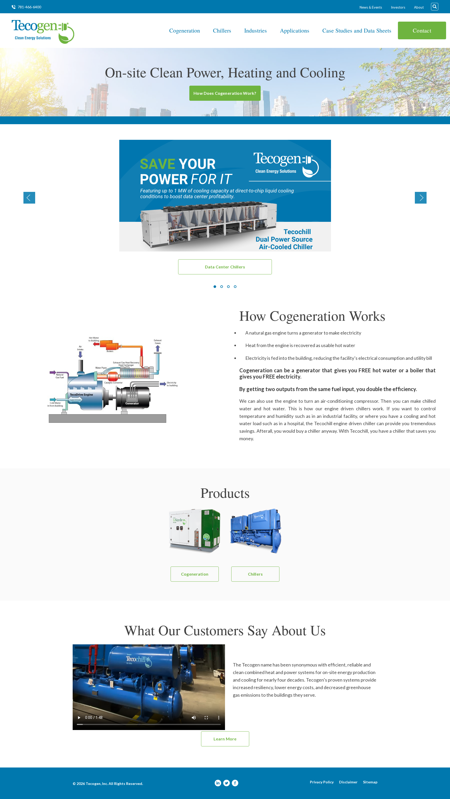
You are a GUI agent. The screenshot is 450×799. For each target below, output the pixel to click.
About (419, 7)
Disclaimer (348, 782)
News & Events (371, 7)
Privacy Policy (322, 782)
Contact (422, 30)
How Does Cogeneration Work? (224, 93)
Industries (255, 30)
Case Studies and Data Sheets (356, 30)
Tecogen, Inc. (97, 783)
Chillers (222, 30)
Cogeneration (184, 30)
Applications (294, 30)
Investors (398, 7)
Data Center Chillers (225, 266)
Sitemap (370, 782)
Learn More (225, 738)
